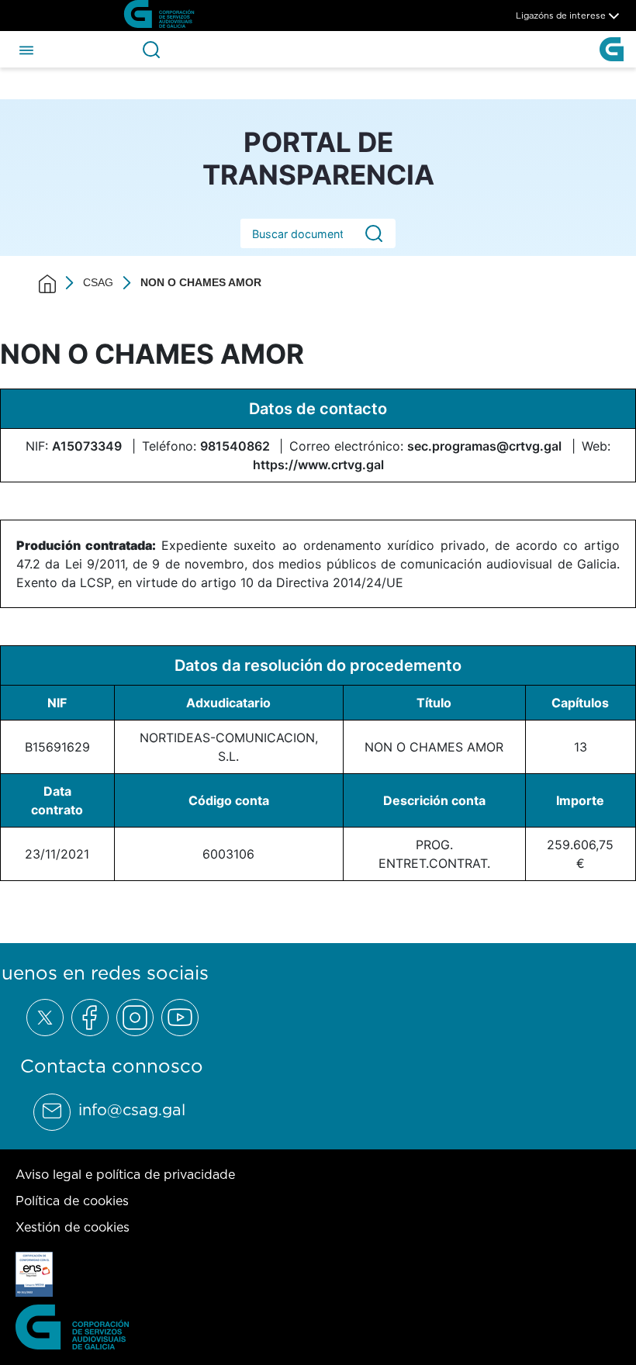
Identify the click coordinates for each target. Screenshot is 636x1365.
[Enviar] (373, 234)
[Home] (47, 283)
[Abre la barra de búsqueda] (151, 49)
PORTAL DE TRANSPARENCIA (318, 158)
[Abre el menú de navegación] (26, 49)
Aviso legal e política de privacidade (125, 1174)
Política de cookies (72, 1200)
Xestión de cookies (73, 1226)
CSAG (98, 282)
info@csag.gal (131, 1110)
